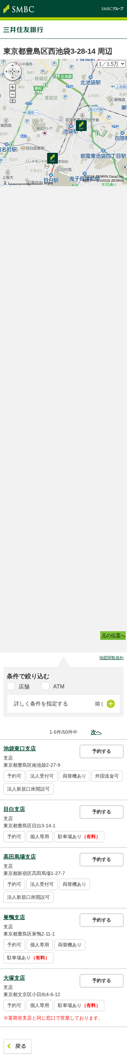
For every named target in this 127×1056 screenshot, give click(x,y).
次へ (96, 732)
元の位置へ (113, 635)
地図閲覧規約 (111, 658)
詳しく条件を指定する (41, 703)
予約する (101, 751)
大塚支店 (14, 978)
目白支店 (14, 809)
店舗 (24, 686)
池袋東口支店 (19, 748)
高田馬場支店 (19, 857)
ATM (58, 686)
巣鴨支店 (14, 917)
